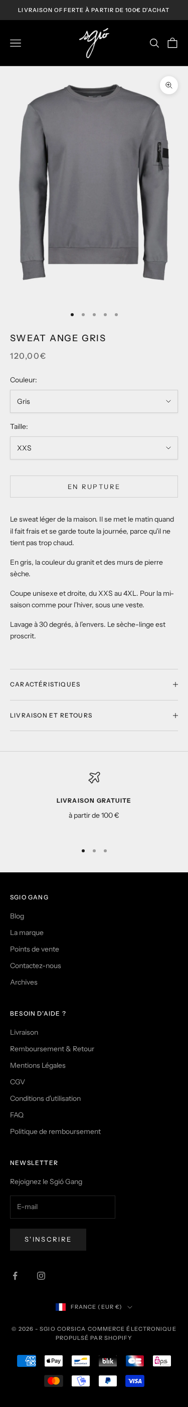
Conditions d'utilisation (45, 1098)
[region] (94, 802)
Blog (17, 915)
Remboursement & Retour (52, 1048)
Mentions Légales (38, 1065)
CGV (17, 1081)
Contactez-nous (35, 965)
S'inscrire (48, 1239)
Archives (24, 982)
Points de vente (34, 949)
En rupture (94, 487)
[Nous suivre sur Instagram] (41, 1276)
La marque (27, 932)
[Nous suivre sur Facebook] (15, 1276)
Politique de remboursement (55, 1131)
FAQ (17, 1114)
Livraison (24, 1032)
